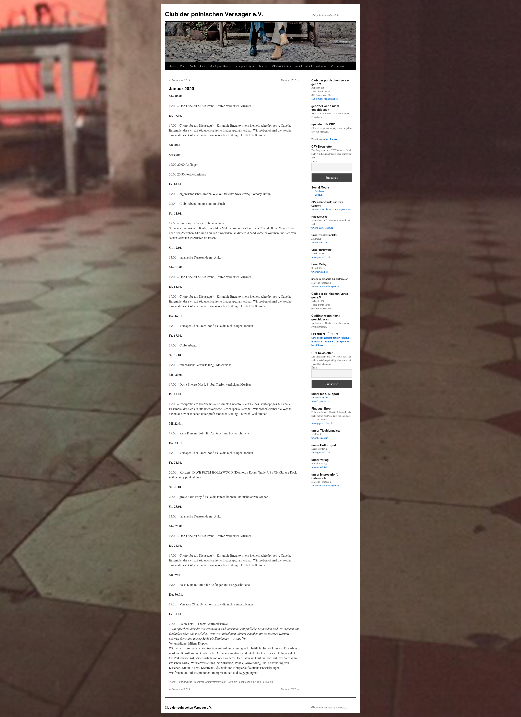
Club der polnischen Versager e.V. (214, 13)
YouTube (319, 194)
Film (182, 66)
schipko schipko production (311, 66)
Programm (205, 681)
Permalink (267, 681)
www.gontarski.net (320, 257)
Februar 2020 (290, 80)
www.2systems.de (341, 209)
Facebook (319, 191)
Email (314, 161)
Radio (203, 66)
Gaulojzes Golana (220, 66)
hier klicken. (331, 139)
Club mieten (338, 66)
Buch (192, 66)
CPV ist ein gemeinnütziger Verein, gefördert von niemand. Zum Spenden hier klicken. (331, 341)
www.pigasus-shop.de (322, 227)
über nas (263, 66)
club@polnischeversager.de (324, 98)
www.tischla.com (319, 242)
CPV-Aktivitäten (281, 66)
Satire (172, 66)
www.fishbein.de (319, 209)
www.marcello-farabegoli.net (325, 286)
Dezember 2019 (179, 80)
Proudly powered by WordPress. (331, 707)
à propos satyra (244, 66)
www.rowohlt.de (319, 271)
